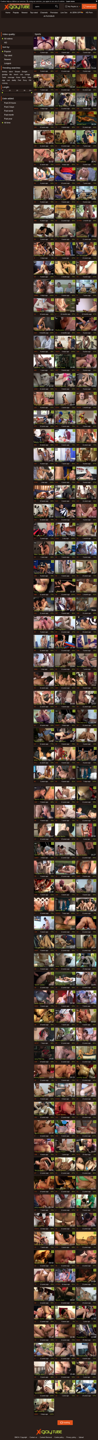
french (16, 74)
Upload (81, 1437)
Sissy (25, 80)
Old (30, 80)
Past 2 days (9, 107)
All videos (8, 39)
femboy (4, 72)
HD (5, 43)
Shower (17, 72)
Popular (16, 13)
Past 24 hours (10, 103)
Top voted (34, 13)
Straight (24, 72)
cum (8, 80)
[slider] (2, 93)
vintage (27, 74)
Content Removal (46, 1437)
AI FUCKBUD (49, 16)
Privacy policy (71, 1437)
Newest (24, 13)
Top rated (8, 55)
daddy (14, 80)
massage (11, 77)
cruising (4, 83)
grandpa (5, 74)
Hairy (29, 77)
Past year (8, 119)
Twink (4, 77)
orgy (3, 80)
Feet (19, 80)
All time (7, 123)
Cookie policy (59, 1437)
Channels (44, 13)
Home (7, 13)
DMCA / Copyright (21, 1437)
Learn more (70, 1)
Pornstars (54, 13)
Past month (9, 115)
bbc (10, 74)
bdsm (11, 72)
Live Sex (64, 13)
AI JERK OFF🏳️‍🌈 (76, 13)
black (24, 77)
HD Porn (89, 13)
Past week (8, 111)
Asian (18, 77)
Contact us (33, 1437)
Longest (7, 63)
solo (21, 74)
